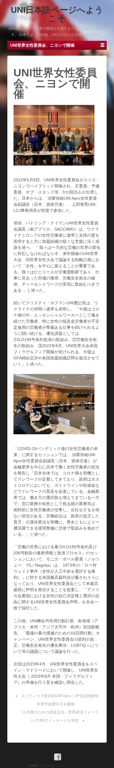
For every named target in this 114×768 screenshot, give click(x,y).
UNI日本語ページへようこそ (57, 14)
